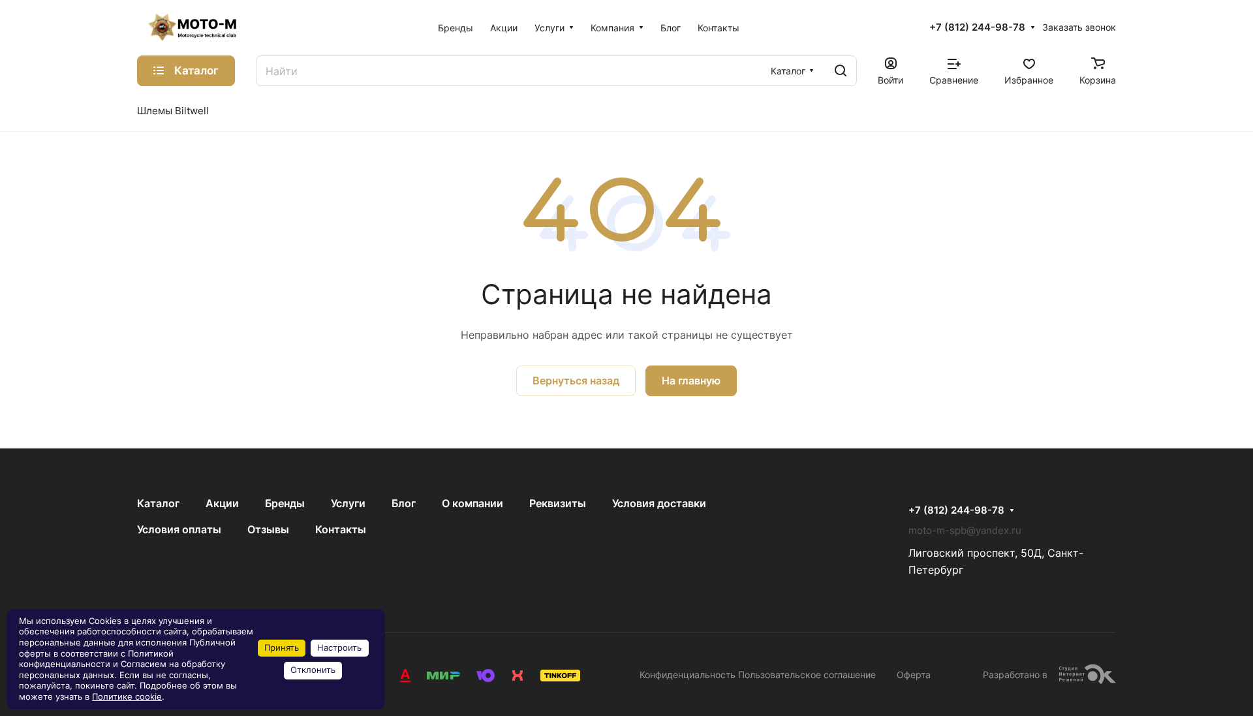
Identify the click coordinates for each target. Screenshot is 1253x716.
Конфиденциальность (687, 674)
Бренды (285, 503)
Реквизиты (557, 503)
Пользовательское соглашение (807, 674)
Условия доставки (659, 503)
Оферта (914, 674)
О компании (472, 503)
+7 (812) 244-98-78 (977, 27)
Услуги (348, 503)
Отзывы (268, 529)
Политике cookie (127, 697)
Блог (404, 503)
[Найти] (840, 70)
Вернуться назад (576, 380)
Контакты (340, 529)
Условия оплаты (179, 529)
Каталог (158, 503)
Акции (222, 503)
